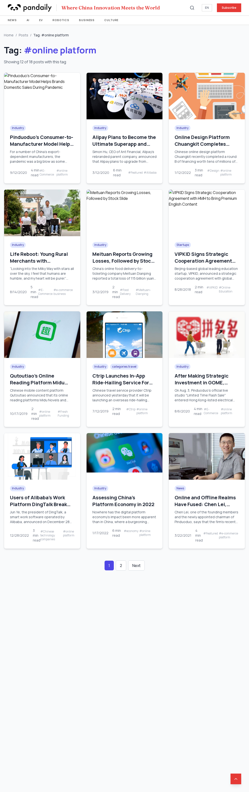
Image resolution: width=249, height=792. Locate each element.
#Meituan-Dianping (143, 292)
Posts (23, 35)
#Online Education (225, 289)
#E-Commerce (47, 173)
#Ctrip (130, 409)
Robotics (61, 20)
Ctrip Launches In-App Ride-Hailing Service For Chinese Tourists (120, 382)
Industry (18, 128)
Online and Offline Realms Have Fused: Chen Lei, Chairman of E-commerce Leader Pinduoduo (205, 507)
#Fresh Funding (63, 414)
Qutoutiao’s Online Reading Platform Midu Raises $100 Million (37, 382)
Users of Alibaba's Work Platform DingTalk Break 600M (38, 504)
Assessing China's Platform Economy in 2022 (123, 501)
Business (87, 20)
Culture (111, 20)
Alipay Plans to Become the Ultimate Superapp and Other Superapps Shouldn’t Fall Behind (124, 147)
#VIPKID (212, 288)
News (12, 20)
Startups (183, 245)
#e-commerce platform (228, 535)
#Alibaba (150, 173)
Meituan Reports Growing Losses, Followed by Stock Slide (122, 261)
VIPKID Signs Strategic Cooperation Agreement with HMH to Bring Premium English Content (206, 264)
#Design (213, 171)
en (207, 8)
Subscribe (229, 8)
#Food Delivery (125, 292)
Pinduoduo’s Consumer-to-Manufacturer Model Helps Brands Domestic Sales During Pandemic (41, 147)
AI (28, 20)
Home (9, 35)
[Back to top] (236, 779)
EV (41, 20)
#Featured (135, 173)
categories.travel (124, 366)
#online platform (62, 173)
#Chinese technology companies (47, 535)
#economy (131, 531)
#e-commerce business (63, 292)
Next (136, 565)
